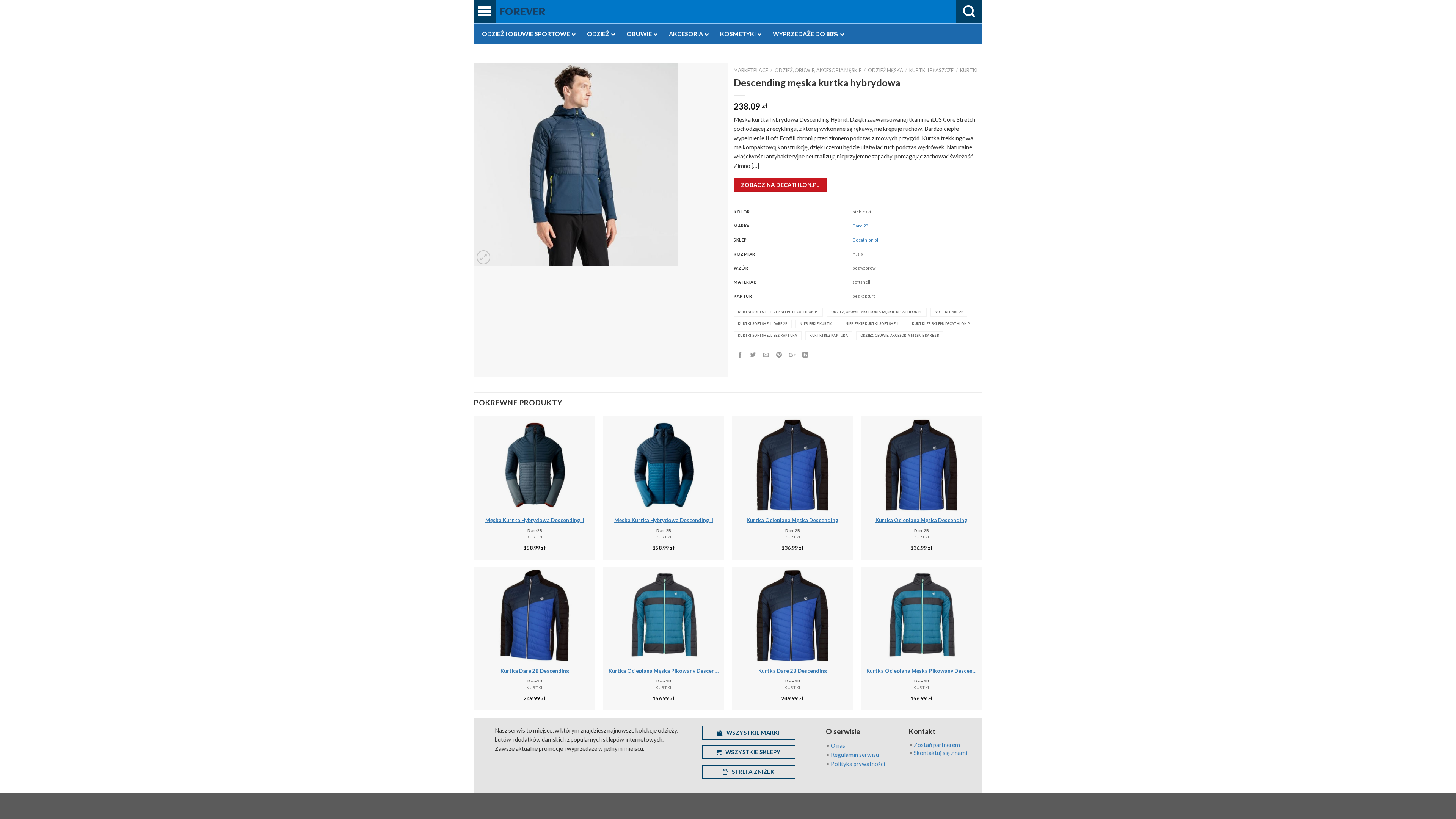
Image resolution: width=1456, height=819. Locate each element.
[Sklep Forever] (522, 11)
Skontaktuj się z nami (940, 752)
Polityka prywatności (858, 763)
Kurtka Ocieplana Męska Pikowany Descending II (664, 670)
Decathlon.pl (865, 239)
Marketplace (751, 70)
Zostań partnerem (937, 744)
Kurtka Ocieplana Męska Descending (792, 520)
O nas (838, 745)
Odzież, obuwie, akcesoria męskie (818, 70)
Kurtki (968, 70)
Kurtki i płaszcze (931, 70)
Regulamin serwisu (855, 754)
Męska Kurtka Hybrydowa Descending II (534, 520)
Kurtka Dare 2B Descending (534, 670)
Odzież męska (885, 70)
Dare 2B (860, 225)
